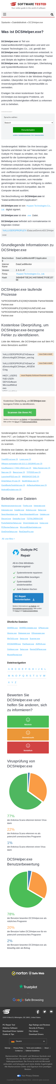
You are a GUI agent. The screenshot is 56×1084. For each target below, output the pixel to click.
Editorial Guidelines (33, 1051)
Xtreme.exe (12, 633)
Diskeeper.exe (24, 633)
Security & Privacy (36, 1028)
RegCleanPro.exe (26, 531)
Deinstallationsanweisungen (24, 135)
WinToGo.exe (12, 638)
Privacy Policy (18, 1048)
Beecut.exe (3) (19, 472)
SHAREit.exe (12, 628)
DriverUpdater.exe (30, 523)
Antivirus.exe (31, 510)
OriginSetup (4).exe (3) (10, 481)
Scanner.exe (35, 638)
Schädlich (28, 750)
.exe (29, 215)
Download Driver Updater (13, 1031)
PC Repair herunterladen (23, 598)
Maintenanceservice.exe (11, 506)
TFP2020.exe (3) (34, 472)
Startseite (5, 22)
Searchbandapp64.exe (29, 514)
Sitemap (7, 1048)
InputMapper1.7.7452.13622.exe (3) (16, 468)
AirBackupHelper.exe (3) (37, 485)
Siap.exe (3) (6, 472)
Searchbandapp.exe (9, 514)
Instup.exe (44, 523)
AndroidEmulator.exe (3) (11, 489)
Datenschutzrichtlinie (39, 135)
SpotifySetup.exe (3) (30, 481)
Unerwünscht (28, 737)
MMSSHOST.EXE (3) (30, 476)
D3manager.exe (38, 633)
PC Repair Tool (9, 1025)
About (46, 1048)
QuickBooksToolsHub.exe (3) (13, 485)
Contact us (19, 1051)
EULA (32, 135)
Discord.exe (6, 519)
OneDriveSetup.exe (9, 531)
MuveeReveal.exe (14, 655)
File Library (33, 1031)
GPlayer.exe (43, 628)
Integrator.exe (39, 506)
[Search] (52, 15)
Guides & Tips (8, 1034)
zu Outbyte (15, 135)
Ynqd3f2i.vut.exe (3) (9, 459)
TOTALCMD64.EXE (35, 519)
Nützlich (28, 724)
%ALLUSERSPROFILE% (14, 230)
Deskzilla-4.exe (19, 519)
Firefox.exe (27, 506)
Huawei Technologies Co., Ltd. (30, 274)
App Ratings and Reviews (39, 1025)
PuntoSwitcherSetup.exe (11, 523)
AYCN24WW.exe (14, 644)
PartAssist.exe (28, 644)
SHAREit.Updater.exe (28, 628)
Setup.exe (42, 510)
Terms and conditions (33, 1048)
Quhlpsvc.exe (12, 649)
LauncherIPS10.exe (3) (10, 476)
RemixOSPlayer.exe (38, 649)
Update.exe (44, 514)
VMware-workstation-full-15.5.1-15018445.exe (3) (21, 464)
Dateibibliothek (19, 22)
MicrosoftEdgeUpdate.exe (30, 527)
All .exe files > (8, 539)
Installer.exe (19, 510)
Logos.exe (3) (25, 459)
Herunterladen (28, 130)
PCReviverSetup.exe (9, 527)
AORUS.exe (41, 644)
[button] (28, 14)
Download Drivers (36, 1034)
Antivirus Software (10, 1028)
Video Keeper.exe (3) (41, 468)
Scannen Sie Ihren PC (20, 412)
